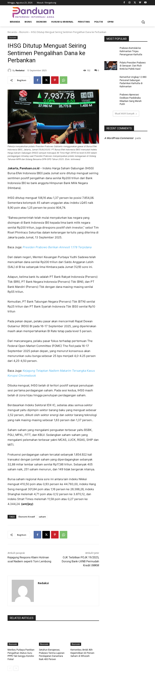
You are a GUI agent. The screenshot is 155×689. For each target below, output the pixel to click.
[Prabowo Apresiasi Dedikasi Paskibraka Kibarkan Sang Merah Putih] (110, 97)
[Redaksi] (10, 70)
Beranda (12, 32)
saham (42, 516)
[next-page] (16, 668)
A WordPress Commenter (119, 138)
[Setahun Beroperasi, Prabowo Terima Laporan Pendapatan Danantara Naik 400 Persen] (53, 636)
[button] (143, 21)
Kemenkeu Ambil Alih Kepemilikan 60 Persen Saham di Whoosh (82, 653)
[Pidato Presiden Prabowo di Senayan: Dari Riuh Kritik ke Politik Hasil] (110, 65)
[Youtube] (145, 3)
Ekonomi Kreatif (27, 516)
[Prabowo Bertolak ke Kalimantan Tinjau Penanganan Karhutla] (110, 51)
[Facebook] (124, 3)
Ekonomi (24, 32)
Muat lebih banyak (124, 113)
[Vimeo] (140, 3)
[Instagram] (129, 3)
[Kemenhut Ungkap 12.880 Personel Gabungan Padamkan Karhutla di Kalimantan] (110, 80)
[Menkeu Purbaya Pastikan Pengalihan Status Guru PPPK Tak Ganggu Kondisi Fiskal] (22, 636)
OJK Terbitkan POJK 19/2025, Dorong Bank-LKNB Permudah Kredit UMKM (80, 561)
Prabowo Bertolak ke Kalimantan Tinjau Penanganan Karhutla (131, 51)
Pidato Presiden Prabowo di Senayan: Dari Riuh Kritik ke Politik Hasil (133, 65)
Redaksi (20, 70)
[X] (135, 3)
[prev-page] (10, 668)
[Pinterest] (55, 80)
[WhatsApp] (63, 80)
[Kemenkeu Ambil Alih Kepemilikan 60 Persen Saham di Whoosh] (85, 636)
